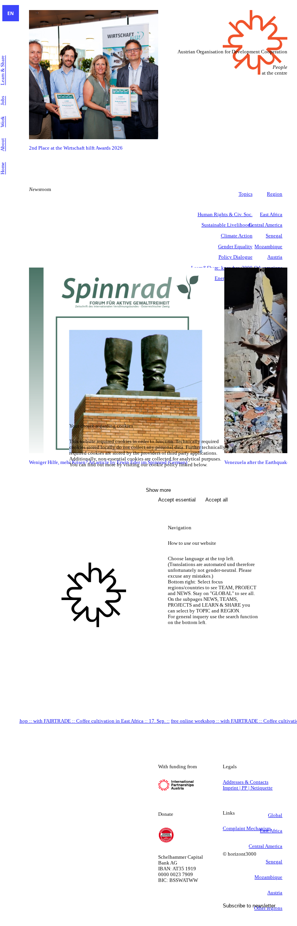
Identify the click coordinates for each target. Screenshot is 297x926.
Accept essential (177, 500)
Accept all (216, 500)
